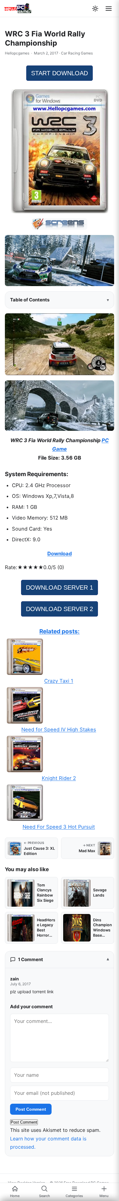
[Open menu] (109, 8)
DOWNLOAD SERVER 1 (59, 587)
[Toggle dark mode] (95, 8)
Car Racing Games (77, 53)
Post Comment (31, 1109)
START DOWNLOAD (59, 73)
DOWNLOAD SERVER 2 (59, 609)
